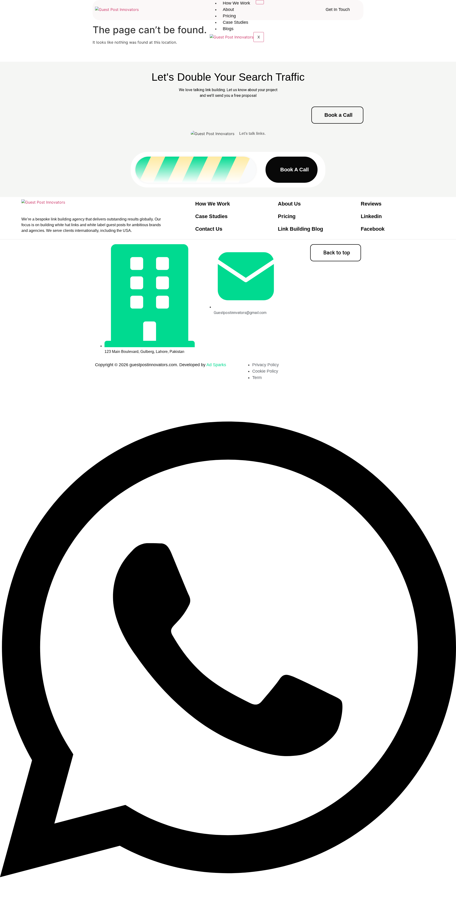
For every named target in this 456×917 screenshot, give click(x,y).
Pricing (229, 16)
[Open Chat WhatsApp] (228, 908)
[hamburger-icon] (260, 2)
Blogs (228, 28)
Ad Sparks (216, 364)
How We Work (236, 3)
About (228, 9)
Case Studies (235, 22)
